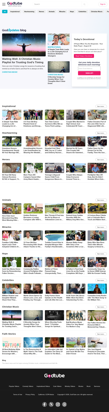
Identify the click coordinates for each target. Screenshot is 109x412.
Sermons (97, 386)
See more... (101, 106)
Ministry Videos (70, 386)
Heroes (41, 11)
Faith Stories (9, 334)
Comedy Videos (28, 386)
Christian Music (96, 11)
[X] (51, 404)
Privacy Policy (30, 394)
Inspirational (15, 11)
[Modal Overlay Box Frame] (89, 70)
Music (89, 386)
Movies (80, 386)
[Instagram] (57, 404)
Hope (72, 11)
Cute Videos (57, 386)
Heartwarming (29, 11)
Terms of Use (17, 394)
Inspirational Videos (43, 386)
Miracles (62, 11)
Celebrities (82, 11)
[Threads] (64, 404)
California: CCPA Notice (46, 394)
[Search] (84, 4)
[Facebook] (44, 404)
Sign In (102, 4)
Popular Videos (14, 386)
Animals (52, 11)
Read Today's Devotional (84, 56)
